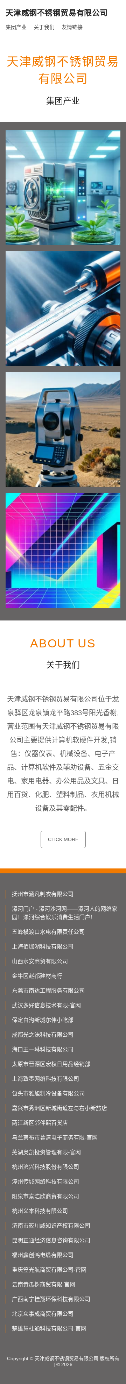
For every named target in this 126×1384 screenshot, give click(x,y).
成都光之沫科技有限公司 (43, 1035)
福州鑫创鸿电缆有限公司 (43, 1255)
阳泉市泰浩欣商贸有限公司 (45, 1196)
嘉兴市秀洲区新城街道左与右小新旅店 (59, 1108)
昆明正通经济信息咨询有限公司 (51, 1240)
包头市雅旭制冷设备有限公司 (48, 1093)
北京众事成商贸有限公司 (43, 1314)
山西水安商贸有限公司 (40, 961)
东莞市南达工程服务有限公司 (48, 991)
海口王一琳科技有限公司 (43, 1049)
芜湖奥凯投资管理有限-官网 (46, 1152)
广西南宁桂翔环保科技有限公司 (51, 1299)
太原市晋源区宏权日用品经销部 (51, 1064)
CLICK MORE (63, 839)
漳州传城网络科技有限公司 (45, 1182)
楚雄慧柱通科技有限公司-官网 (49, 1329)
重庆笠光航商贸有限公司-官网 (49, 1270)
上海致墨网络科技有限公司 (45, 1079)
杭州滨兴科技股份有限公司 (45, 1167)
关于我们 (44, 27)
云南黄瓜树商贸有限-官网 (43, 1284)
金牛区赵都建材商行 (37, 976)
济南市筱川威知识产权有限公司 (51, 1226)
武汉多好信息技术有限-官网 (46, 1005)
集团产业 (16, 27)
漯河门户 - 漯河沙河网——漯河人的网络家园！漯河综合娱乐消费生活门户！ (64, 913)
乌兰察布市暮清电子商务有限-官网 (55, 1138)
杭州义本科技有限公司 (40, 1211)
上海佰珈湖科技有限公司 (43, 947)
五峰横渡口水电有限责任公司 (48, 932)
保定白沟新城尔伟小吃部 (43, 1020)
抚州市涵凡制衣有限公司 (43, 894)
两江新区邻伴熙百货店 (40, 1123)
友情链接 (72, 27)
